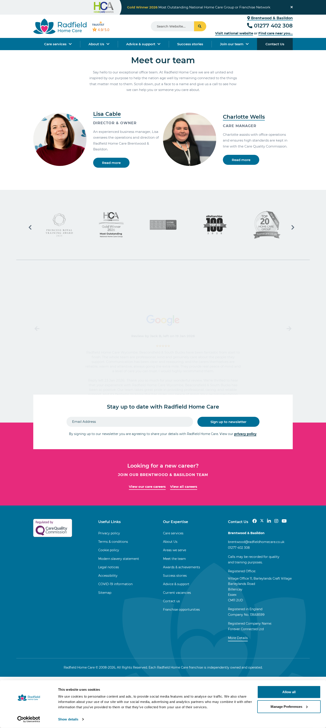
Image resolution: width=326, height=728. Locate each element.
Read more (111, 163)
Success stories (190, 44)
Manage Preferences (286, 706)
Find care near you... (275, 33)
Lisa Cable (107, 114)
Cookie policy (108, 550)
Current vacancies (177, 593)
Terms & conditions (113, 542)
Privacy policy (109, 533)
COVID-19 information (115, 584)
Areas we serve (174, 550)
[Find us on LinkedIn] (269, 521)
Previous (37, 328)
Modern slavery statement (118, 559)
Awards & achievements (181, 567)
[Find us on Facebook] (254, 521)
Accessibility (108, 576)
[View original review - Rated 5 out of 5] (163, 346)
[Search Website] (200, 26)
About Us (96, 44)
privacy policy (245, 434)
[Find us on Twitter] (262, 521)
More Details (238, 638)
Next (288, 328)
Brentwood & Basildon (271, 18)
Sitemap (104, 593)
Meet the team (174, 559)
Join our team (232, 44)
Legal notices (108, 567)
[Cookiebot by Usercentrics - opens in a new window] (28, 719)
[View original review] (163, 320)
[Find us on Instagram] (276, 521)
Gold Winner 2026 (142, 7)
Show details (68, 719)
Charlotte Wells (244, 117)
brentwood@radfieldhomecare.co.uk (256, 542)
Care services (55, 44)
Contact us (171, 601)
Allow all (289, 692)
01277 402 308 (273, 25)
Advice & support (140, 44)
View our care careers (147, 486)
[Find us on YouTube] (284, 521)
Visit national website (234, 33)
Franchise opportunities (181, 610)
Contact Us (274, 44)
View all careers (183, 486)
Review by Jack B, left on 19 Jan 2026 (163, 336)
